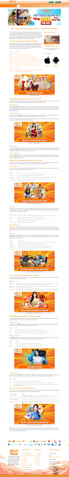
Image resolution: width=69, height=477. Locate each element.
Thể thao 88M (12, 168)
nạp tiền (56, 286)
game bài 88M (14, 226)
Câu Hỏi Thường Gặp (26, 467)
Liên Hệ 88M (24, 458)
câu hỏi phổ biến (15, 390)
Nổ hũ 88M (37, 462)
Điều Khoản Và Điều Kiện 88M (27, 455)
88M (16, 52)
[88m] (13, 2)
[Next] (59, 43)
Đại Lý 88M (24, 462)
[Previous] (44, 43)
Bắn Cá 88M (37, 458)
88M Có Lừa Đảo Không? (27, 469)
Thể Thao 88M (38, 453)
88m (10, 32)
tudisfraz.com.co (26, 329)
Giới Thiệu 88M (25, 460)
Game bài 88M (38, 460)
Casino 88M (37, 455)
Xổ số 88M (37, 465)
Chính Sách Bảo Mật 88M (27, 453)
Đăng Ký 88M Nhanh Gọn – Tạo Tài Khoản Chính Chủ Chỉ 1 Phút (51, 46)
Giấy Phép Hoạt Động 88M (27, 465)
